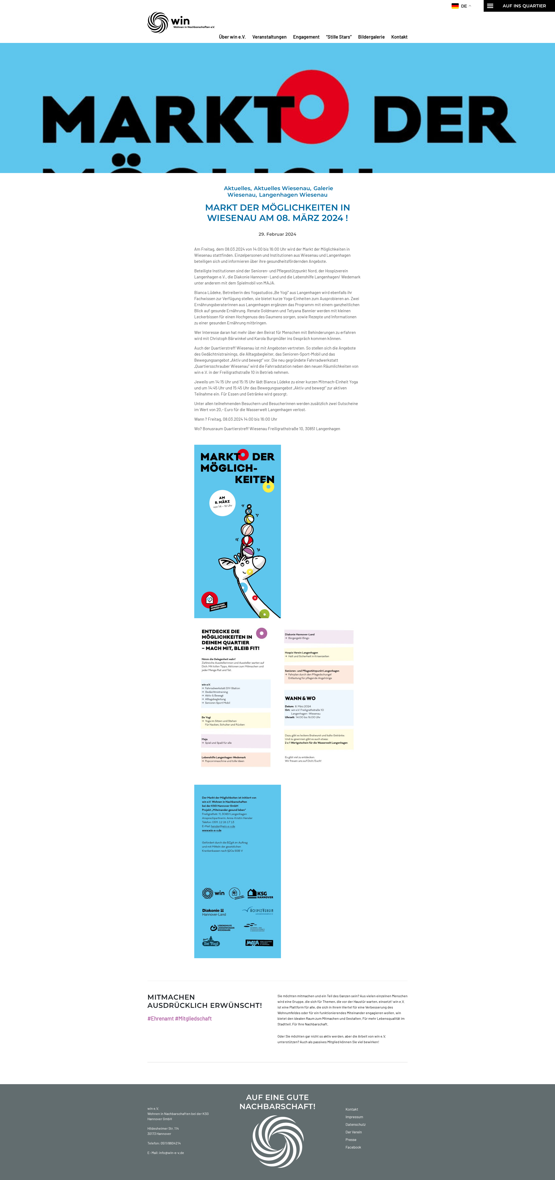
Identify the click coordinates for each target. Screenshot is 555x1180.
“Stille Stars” (339, 36)
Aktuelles (237, 188)
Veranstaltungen (269, 36)
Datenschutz (356, 1124)
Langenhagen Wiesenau (293, 194)
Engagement (306, 36)
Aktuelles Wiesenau (282, 188)
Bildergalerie (371, 36)
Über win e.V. (232, 36)
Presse (351, 1139)
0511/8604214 (171, 1143)
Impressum (354, 1117)
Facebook (353, 1147)
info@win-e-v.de (171, 1153)
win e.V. (153, 1108)
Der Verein (354, 1132)
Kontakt (399, 36)
